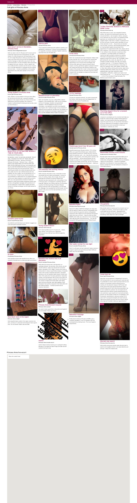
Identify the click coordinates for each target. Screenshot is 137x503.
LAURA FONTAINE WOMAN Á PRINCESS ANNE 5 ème (114, 27)
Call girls (9, 5)
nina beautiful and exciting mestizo (51, 169)
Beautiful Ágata (74, 204)
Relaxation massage (76, 314)
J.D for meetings (75, 93)
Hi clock (10, 254)
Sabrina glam (43, 43)
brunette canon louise (15, 219)
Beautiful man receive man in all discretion (50, 259)
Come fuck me (105, 274)
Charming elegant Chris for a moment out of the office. (113, 112)
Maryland (23, 5)
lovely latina (73, 53)
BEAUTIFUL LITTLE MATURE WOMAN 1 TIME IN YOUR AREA (22, 152)
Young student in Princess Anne (19, 92)
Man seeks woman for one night (80, 244)
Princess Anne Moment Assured (50, 305)
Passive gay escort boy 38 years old (82, 146)
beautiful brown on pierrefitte (49, 95)
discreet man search (107, 341)
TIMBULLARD (10, 2)
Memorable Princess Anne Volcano (112, 152)
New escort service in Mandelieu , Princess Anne (20, 48)
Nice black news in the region (18, 317)
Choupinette (104, 204)
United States (16, 5)
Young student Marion (46, 225)
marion (41, 340)
